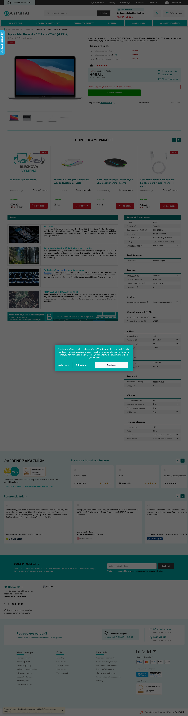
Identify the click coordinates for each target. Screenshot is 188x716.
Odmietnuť (81, 365)
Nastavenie (63, 365)
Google (90, 354)
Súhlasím (111, 365)
